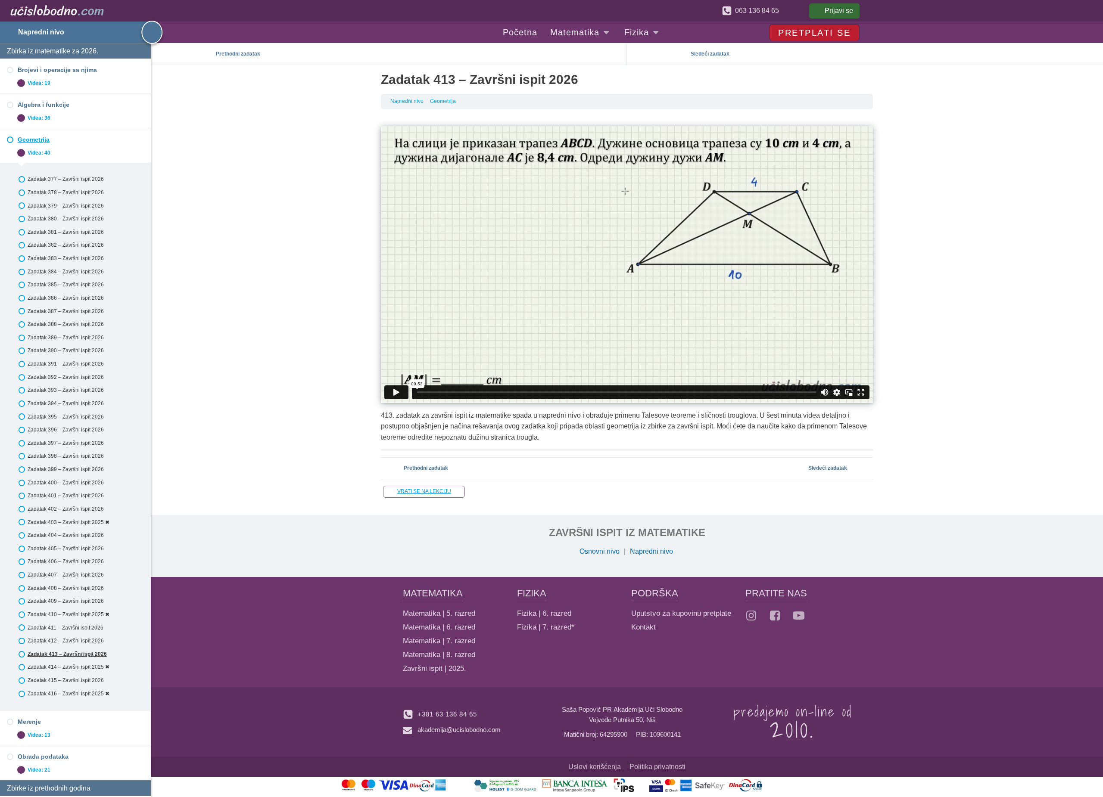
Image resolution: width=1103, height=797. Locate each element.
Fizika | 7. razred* (545, 627)
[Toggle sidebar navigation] (144, 32)
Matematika (574, 32)
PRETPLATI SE (814, 32)
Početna (520, 32)
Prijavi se (839, 10)
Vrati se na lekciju (424, 491)
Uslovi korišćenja (594, 766)
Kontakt (643, 627)
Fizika (636, 32)
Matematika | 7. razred (439, 641)
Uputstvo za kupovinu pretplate (681, 613)
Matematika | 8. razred (439, 654)
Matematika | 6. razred (439, 627)
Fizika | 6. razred (544, 613)
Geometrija (443, 101)
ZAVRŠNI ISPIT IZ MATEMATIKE (627, 532)
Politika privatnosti (657, 766)
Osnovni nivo (600, 551)
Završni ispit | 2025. (434, 668)
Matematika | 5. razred (439, 613)
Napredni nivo (41, 32)
